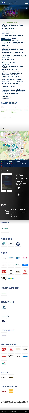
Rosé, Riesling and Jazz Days (8, 166)
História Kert (5, 161)
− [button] (1, 135)
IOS (18, 195)
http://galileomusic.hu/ (6, 118)
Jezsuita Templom (6, 163)
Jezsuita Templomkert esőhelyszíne (19, 163)
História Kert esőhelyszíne (16, 161)
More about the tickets (14, 216)
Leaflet (16, 159)
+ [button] (1, 133)
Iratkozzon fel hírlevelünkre (20, 8)
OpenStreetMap (21, 159)
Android (18, 189)
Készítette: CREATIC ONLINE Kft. (26, 411)
